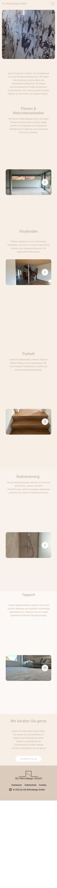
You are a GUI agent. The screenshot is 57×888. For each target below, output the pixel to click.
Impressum (16, 785)
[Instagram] (10, 789)
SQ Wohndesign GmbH (14, 3)
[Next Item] (45, 182)
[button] (28, 34)
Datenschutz (30, 785)
